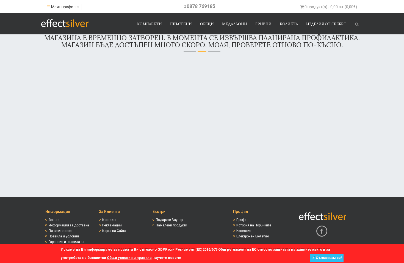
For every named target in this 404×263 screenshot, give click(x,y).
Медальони (234, 24)
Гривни (263, 24)
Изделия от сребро (326, 24)
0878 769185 (201, 6)
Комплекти (149, 24)
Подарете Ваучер (169, 220)
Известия (243, 231)
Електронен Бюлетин (252, 236)
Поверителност (61, 231)
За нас (54, 220)
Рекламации (112, 225)
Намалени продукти (171, 225)
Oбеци (207, 24)
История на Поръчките (253, 225)
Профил (242, 220)
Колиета (289, 24)
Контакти (109, 220)
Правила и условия (64, 236)
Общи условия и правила (129, 258)
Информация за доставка (69, 225)
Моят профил (63, 7)
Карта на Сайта (114, 231)
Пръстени (181, 24)
